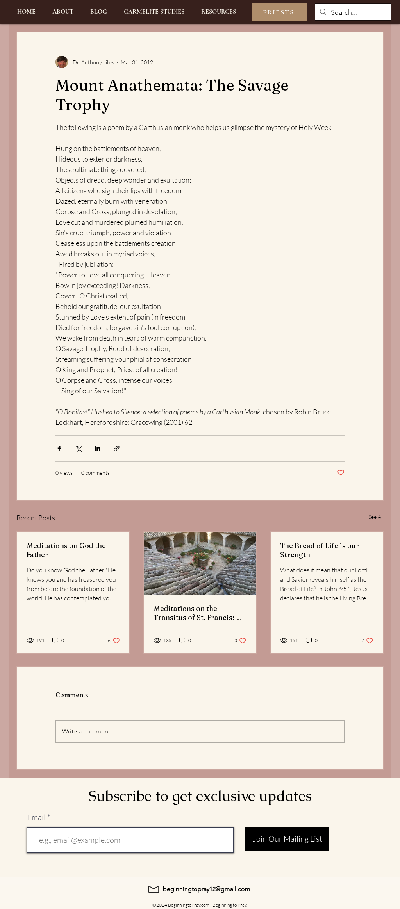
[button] (218, 12)
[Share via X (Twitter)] (78, 448)
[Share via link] (116, 448)
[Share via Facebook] (59, 448)
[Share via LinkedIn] (97, 448)
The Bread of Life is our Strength (319, 550)
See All (376, 516)
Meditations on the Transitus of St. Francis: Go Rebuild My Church (200, 613)
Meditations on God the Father (66, 550)
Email (36, 817)
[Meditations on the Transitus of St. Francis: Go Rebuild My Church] (200, 563)
